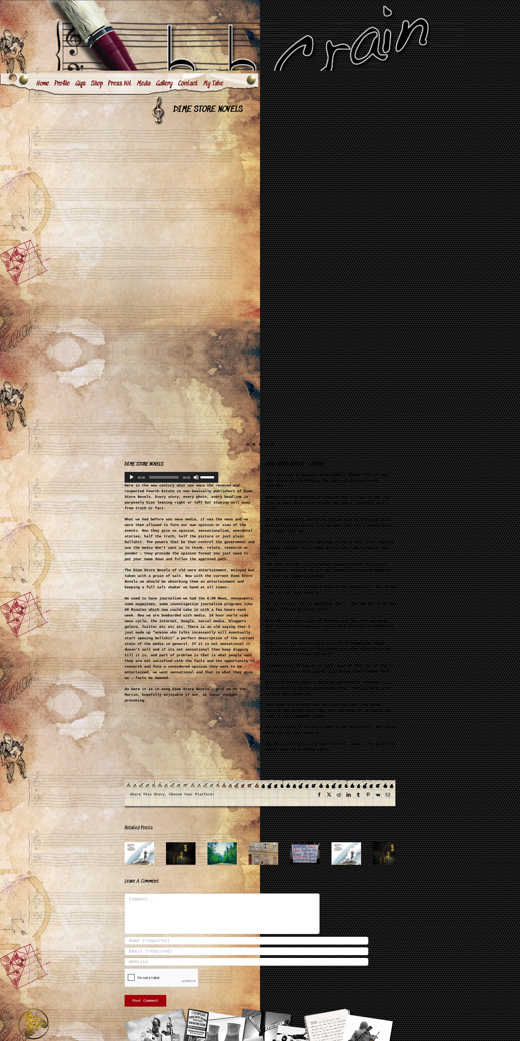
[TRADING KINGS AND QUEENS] (373, 844)
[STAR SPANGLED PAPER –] (147, 844)
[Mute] (196, 477)
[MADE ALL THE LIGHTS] (203, 844)
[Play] (131, 477)
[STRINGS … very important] (316, 844)
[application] (171, 477)
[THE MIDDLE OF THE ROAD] (260, 844)
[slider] (208, 477)
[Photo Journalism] (260, 288)
